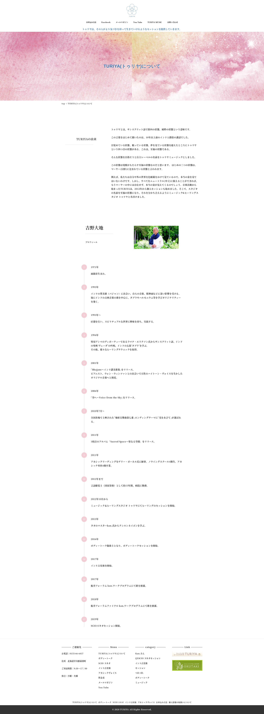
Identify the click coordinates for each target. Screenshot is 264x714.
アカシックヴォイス (107, 672)
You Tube (103, 687)
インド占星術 (104, 668)
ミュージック (141, 682)
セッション (140, 668)
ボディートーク (105, 658)
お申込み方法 (161, 702)
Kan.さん (140, 653)
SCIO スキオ (104, 663)
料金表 (101, 677)
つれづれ (139, 672)
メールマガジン (105, 682)
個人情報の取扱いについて (180, 702)
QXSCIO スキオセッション (148, 658)
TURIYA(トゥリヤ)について (111, 653)
